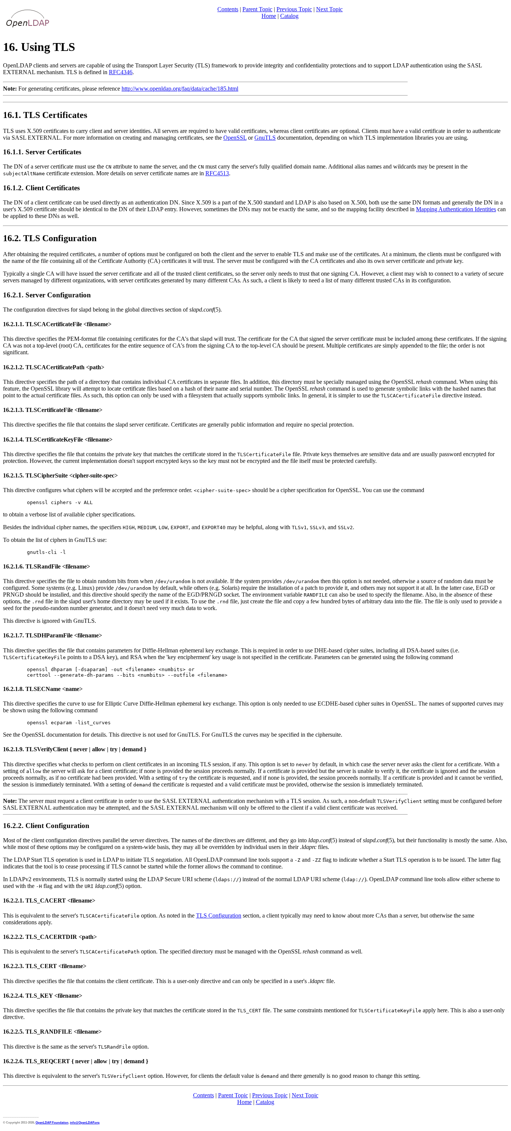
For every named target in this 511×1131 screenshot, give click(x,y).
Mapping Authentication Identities (456, 209)
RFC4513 (217, 173)
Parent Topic (257, 9)
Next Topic (329, 9)
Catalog (289, 16)
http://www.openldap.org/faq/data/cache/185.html (180, 88)
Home (268, 16)
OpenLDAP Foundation (52, 1122)
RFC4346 (120, 72)
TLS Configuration (218, 915)
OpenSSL (235, 137)
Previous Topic (294, 9)
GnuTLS (265, 137)
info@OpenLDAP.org (85, 1122)
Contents (227, 9)
